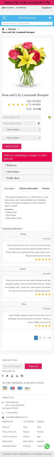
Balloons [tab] (12, 165)
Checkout (22, 8)
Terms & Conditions (9, 437)
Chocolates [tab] (13, 171)
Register (26, 432)
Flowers (12, 29)
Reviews (40, 432)
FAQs (39, 427)
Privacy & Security (9, 432)
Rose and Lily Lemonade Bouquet (18, 32)
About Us (5, 427)
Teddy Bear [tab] (13, 178)
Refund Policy (7, 441)
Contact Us (41, 446)
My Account (8, 8)
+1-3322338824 (11, 413)
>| (49, 338)
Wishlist (26, 437)
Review (46, 188)
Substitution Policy (9, 446)
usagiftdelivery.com (26, 454)
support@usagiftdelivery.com (16, 417)
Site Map (40, 441)
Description (9, 188)
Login (25, 427)
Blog (39, 437)
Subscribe (33, 366)
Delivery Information (28, 188)
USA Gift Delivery (27, 18)
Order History (28, 441)
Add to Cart (11, 146)
